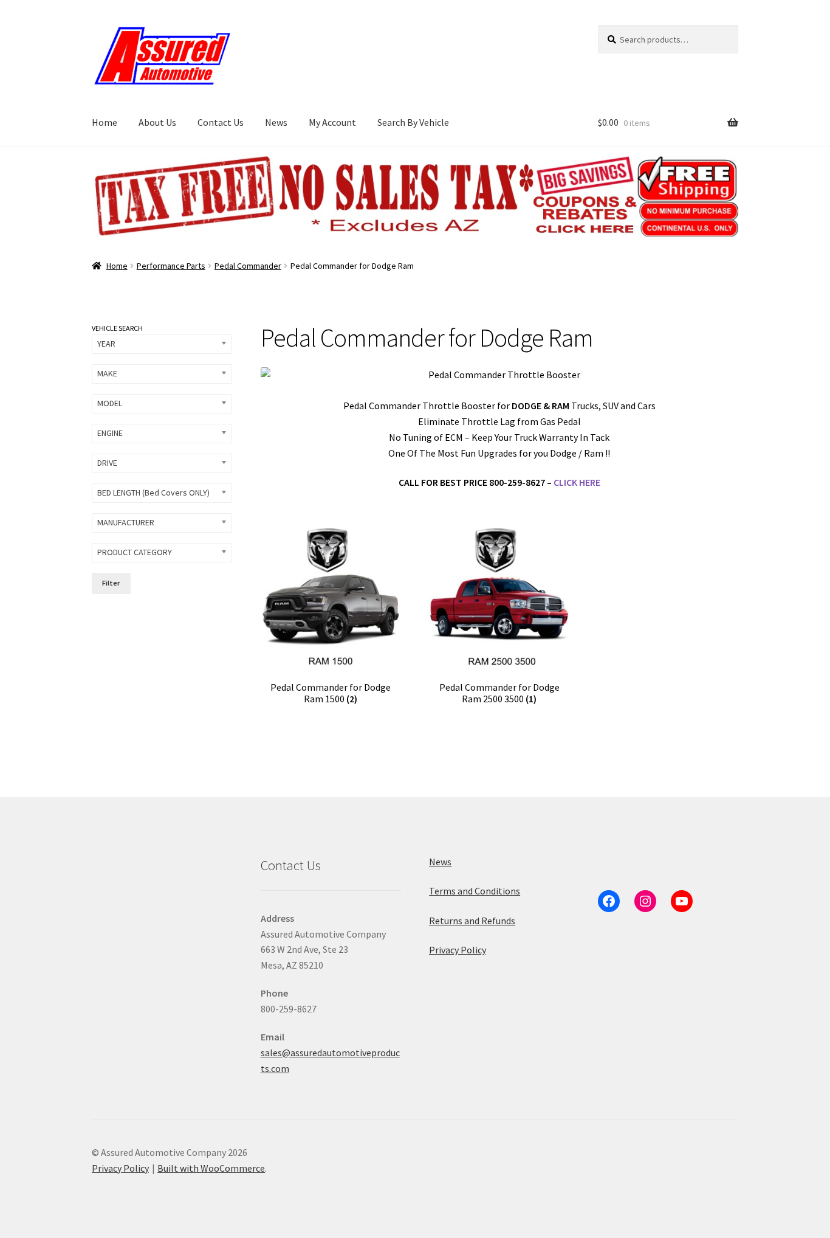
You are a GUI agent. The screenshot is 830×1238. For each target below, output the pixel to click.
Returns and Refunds (472, 921)
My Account (332, 122)
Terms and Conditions (474, 891)
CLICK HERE (577, 482)
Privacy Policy (457, 950)
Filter (111, 582)
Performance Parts (171, 265)
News (276, 122)
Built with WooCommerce (211, 1168)
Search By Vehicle (413, 122)
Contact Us (220, 122)
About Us (157, 122)
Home (104, 122)
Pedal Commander (247, 265)
